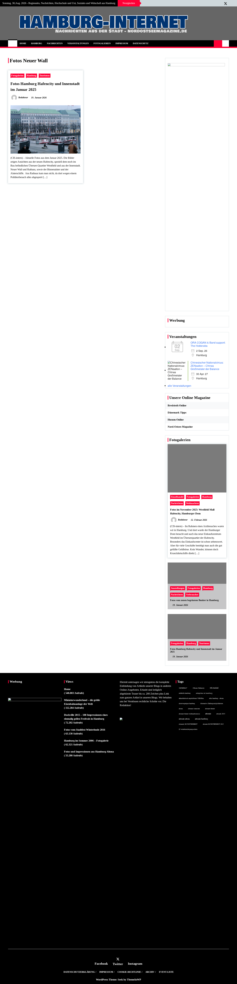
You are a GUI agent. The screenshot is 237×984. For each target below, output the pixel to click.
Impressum (121, 43)
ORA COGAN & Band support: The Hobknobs (208, 344)
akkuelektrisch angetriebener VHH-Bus (191, 698)
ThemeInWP (134, 979)
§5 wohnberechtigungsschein (188, 729)
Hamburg (36, 43)
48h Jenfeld (214, 688)
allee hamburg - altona (216, 698)
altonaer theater (210, 708)
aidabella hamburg (185, 693)
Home (23, 43)
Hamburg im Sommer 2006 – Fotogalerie (86, 740)
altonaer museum (194, 708)
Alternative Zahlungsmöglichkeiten (211, 703)
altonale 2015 (220, 714)
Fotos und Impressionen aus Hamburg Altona (89, 751)
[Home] (12, 43)
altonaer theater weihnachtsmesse (189, 714)
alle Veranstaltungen (179, 386)
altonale (208, 713)
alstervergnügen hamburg (187, 703)
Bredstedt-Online (177, 405)
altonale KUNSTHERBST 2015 (213, 724)
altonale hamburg (201, 719)
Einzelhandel (177, 497)
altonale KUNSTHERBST (188, 724)
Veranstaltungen (78, 43)
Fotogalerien (102, 43)
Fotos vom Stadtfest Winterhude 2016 (84, 729)
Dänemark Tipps (177, 412)
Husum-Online (176, 419)
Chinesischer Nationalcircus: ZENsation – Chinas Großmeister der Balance (207, 366)
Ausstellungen (177, 588)
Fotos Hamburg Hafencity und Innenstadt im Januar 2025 (196, 650)
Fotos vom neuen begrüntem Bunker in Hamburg (194, 600)
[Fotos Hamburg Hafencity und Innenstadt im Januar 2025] (197, 637)
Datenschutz (140, 43)
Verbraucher (192, 594)
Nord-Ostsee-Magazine (180, 426)
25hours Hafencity (198, 688)
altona (181, 708)
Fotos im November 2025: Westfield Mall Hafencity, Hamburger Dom (192, 511)
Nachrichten (55, 43)
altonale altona (184, 719)
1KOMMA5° (183, 688)
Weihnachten (192, 503)
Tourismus (45, 75)
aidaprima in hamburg (204, 693)
